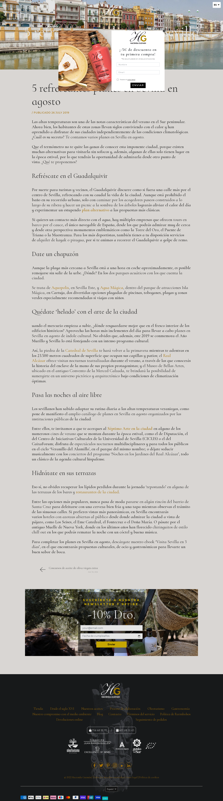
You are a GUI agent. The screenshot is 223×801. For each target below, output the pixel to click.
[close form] (164, 31)
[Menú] (34, 12)
